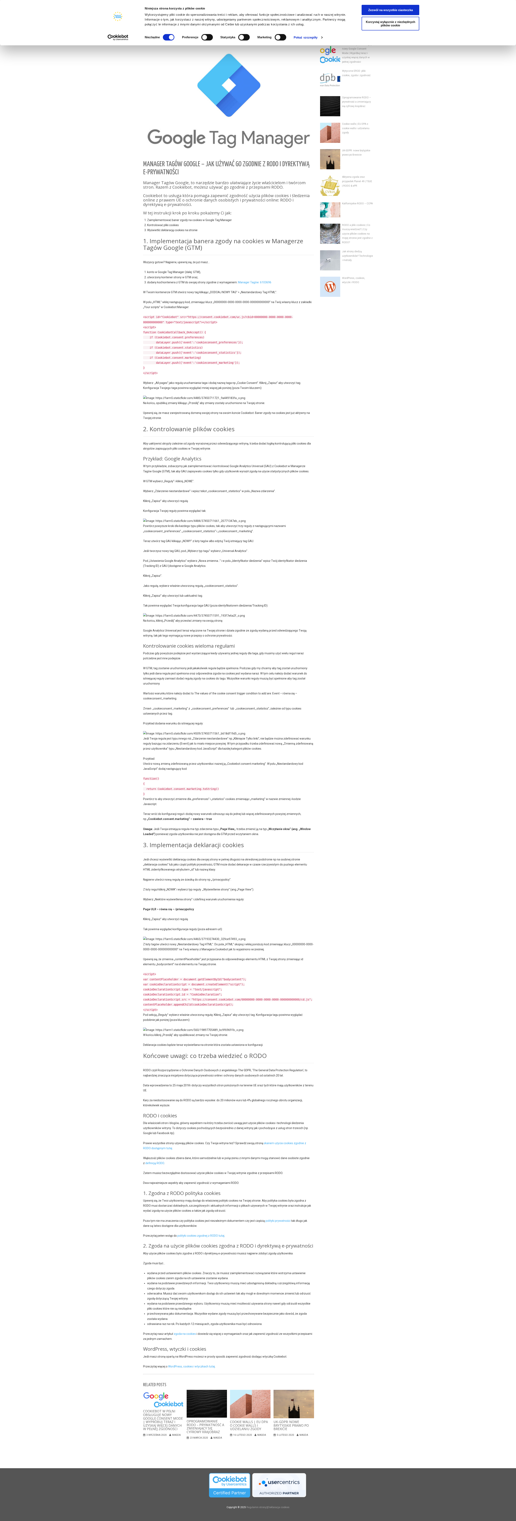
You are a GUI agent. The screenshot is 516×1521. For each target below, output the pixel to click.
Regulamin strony (256, 1507)
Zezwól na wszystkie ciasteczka (390, 10)
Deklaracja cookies (278, 1507)
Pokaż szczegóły (306, 37)
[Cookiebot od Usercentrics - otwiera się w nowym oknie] (118, 37)
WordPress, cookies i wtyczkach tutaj (191, 1366)
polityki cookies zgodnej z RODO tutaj (200, 1235)
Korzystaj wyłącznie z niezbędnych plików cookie (390, 23)
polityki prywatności (277, 1220)
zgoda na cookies (185, 1333)
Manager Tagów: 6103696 (254, 282)
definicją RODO (154, 1163)
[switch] (207, 37)
